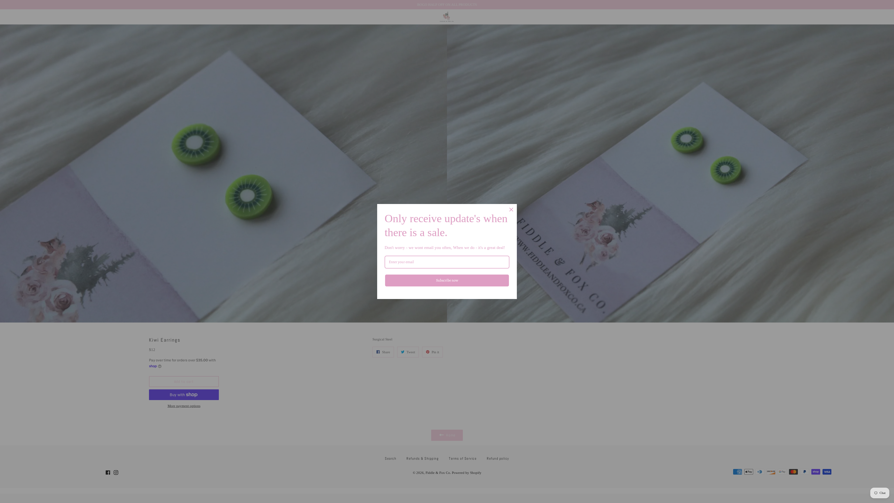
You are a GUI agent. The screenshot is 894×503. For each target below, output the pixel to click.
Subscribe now (447, 280)
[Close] (511, 209)
